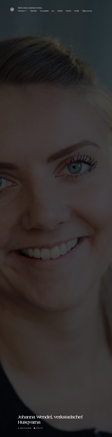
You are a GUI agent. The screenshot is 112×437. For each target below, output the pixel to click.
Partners (68, 11)
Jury (53, 11)
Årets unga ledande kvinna (30, 8)
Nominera (21, 11)
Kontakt (76, 11)
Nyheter (60, 11)
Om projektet (44, 11)
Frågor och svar (87, 11)
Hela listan (33, 11)
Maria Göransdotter (25, 428)
